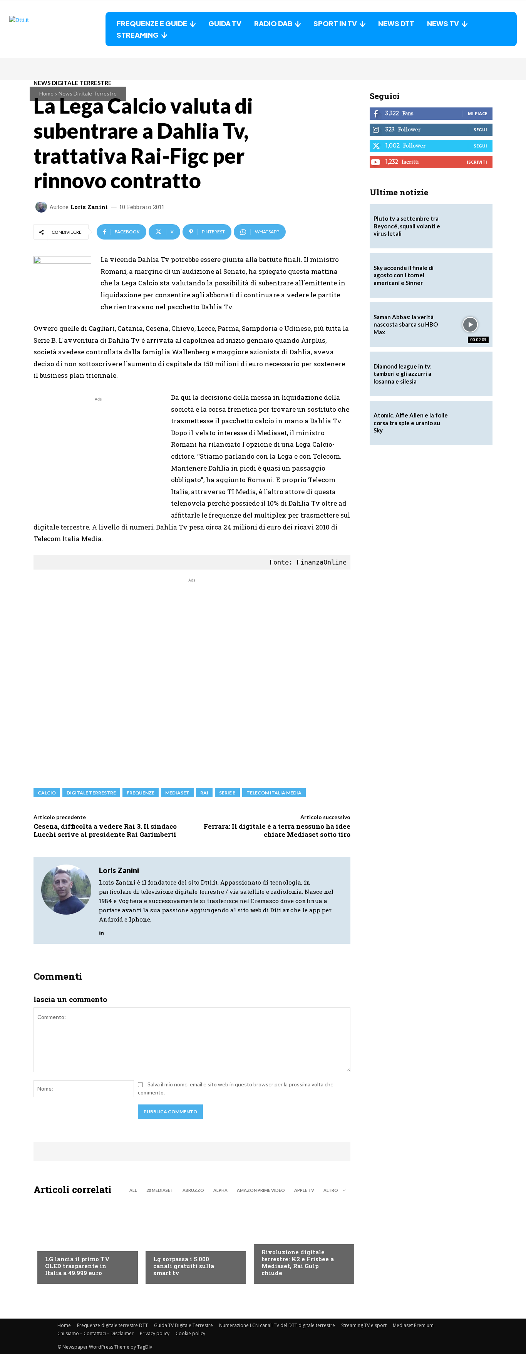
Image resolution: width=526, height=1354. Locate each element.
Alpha (220, 1190)
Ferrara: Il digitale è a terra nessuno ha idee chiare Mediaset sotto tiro (277, 830)
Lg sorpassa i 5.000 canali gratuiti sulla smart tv (183, 1266)
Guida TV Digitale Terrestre (183, 1325)
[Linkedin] (101, 930)
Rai (204, 793)
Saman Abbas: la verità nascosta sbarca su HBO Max (406, 324)
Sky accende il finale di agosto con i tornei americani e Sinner (404, 275)
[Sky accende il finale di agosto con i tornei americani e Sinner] (470, 275)
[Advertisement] (98, 457)
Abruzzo (193, 1190)
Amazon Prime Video (261, 1190)
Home (46, 93)
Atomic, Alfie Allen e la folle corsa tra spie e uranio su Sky (411, 423)
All (133, 1190)
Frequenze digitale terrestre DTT (112, 1325)
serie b (227, 793)
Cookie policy (190, 1333)
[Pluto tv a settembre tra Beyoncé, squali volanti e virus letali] (470, 226)
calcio (47, 793)
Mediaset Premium (413, 1325)
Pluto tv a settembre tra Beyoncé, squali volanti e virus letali (407, 226)
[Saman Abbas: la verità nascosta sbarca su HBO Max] (470, 324)
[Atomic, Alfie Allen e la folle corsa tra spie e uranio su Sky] (470, 423)
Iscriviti (477, 162)
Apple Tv (304, 1190)
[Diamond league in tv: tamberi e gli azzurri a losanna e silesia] (470, 373)
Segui (480, 129)
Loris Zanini (89, 207)
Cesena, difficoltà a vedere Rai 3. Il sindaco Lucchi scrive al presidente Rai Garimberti (105, 830)
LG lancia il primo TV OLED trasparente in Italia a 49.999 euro (77, 1266)
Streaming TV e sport (364, 1325)
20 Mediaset (159, 1190)
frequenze (140, 793)
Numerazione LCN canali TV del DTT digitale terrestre (277, 1325)
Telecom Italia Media (274, 793)
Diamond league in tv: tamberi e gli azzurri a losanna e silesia (403, 374)
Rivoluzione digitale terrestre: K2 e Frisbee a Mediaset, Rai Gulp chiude (297, 1262)
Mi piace (477, 113)
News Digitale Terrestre (88, 93)
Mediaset (177, 793)
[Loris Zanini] (42, 207)
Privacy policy (154, 1333)
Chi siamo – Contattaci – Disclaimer (95, 1333)
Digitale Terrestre (91, 793)
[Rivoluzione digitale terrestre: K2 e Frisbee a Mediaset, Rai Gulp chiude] (300, 1241)
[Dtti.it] (57, 29)
